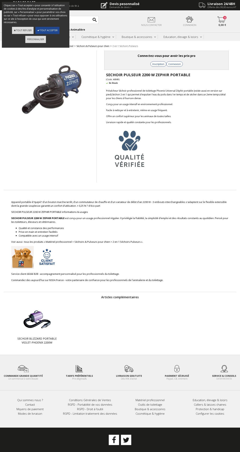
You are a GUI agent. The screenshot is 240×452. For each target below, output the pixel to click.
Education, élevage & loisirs (181, 37)
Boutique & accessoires (137, 37)
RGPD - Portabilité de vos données (90, 404)
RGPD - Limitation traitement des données (90, 413)
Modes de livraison (30, 413)
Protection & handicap (210, 409)
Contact (30, 404)
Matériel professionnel (150, 400)
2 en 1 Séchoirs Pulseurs (125, 46)
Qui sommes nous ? (30, 400)
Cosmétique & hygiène (95, 37)
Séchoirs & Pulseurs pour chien (92, 46)
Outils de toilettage (150, 404)
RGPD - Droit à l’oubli (90, 409)
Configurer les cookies (210, 413)
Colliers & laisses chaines (210, 404)
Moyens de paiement (30, 409)
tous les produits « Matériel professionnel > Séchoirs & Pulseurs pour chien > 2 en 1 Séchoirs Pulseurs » (83, 241)
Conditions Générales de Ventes (90, 400)
